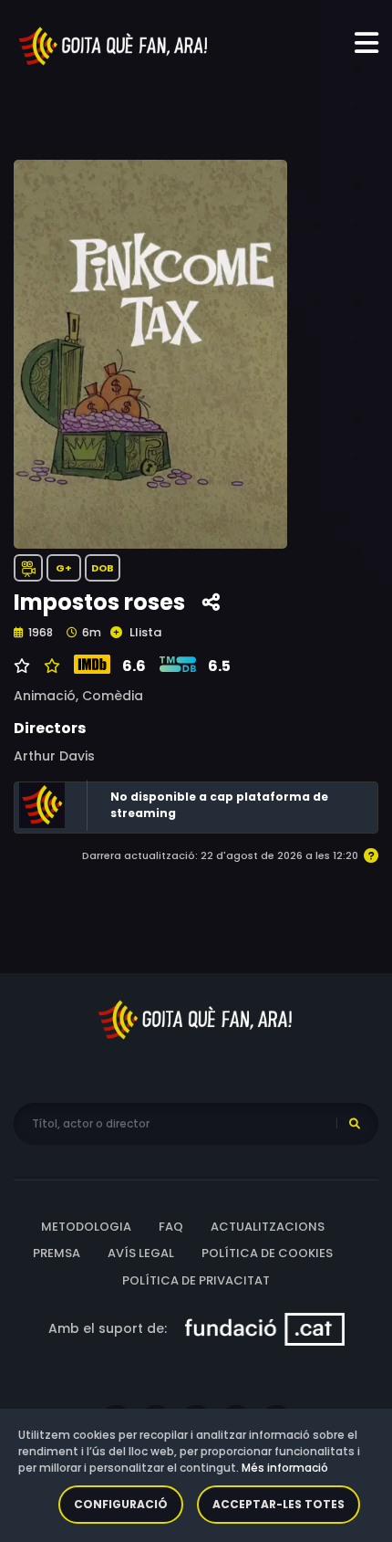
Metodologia (86, 1226)
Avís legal (141, 1253)
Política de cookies (267, 1253)
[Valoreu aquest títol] (50, 666)
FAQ (171, 1226)
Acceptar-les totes (278, 1504)
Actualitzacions (268, 1226)
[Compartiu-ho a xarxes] (211, 603)
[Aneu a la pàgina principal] (114, 45)
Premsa (56, 1253)
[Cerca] (354, 1124)
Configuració (121, 1504)
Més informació (285, 1467)
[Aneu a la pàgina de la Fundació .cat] (265, 1328)
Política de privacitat (196, 1280)
